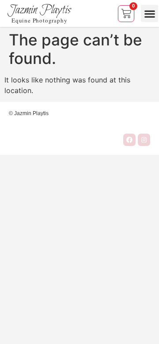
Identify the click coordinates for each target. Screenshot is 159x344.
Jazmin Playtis (39, 10)
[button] (149, 13)
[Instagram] (144, 140)
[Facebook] (129, 140)
